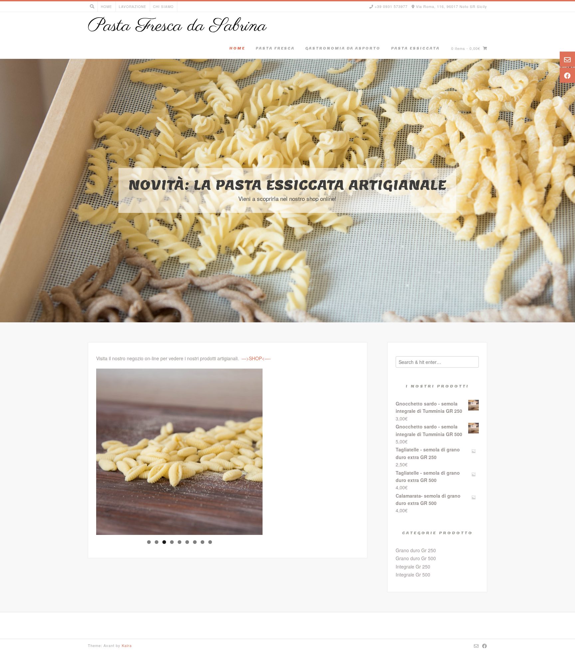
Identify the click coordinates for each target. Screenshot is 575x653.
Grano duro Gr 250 (416, 550)
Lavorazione (132, 6)
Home (106, 6)
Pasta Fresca (275, 48)
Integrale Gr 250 (413, 566)
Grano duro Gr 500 (416, 558)
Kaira (127, 645)
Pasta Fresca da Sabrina (177, 26)
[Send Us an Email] (476, 645)
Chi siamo (163, 6)
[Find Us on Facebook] (484, 645)
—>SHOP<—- (256, 358)
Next (274, 450)
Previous (85, 450)
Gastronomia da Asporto (342, 48)
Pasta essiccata (415, 48)
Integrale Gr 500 (413, 574)
